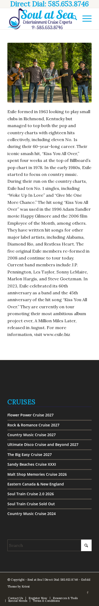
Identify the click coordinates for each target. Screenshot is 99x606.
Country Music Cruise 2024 (31, 513)
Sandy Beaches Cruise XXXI (31, 464)
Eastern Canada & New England (35, 484)
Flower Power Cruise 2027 (30, 414)
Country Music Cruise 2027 (31, 434)
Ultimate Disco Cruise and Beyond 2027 (42, 444)
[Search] (72, 18)
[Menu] (84, 18)
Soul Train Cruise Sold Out (31, 503)
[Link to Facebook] (88, 593)
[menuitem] (72, 18)
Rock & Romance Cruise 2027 (33, 424)
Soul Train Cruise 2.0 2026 (30, 493)
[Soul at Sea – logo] (41, 18)
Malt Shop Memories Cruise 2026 (37, 474)
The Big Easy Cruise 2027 (29, 454)
